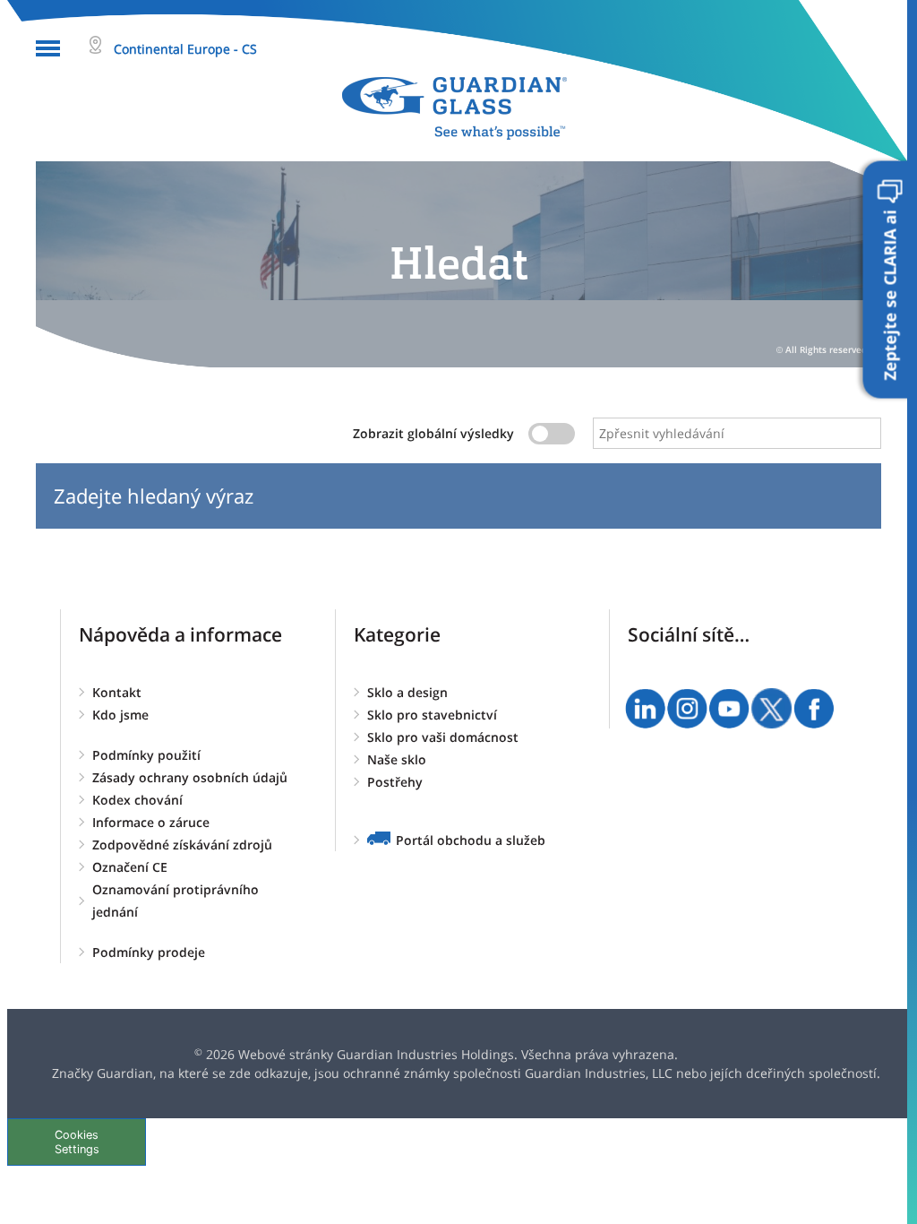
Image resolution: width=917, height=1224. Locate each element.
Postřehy (395, 781)
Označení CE (129, 866)
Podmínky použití (146, 754)
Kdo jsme (120, 714)
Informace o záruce (151, 822)
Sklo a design (407, 692)
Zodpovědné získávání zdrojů (182, 844)
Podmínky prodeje (148, 952)
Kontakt (116, 692)
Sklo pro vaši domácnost (442, 737)
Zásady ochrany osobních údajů (189, 777)
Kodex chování (137, 799)
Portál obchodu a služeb (470, 840)
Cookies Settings (77, 1141)
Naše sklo (396, 759)
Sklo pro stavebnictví (432, 714)
